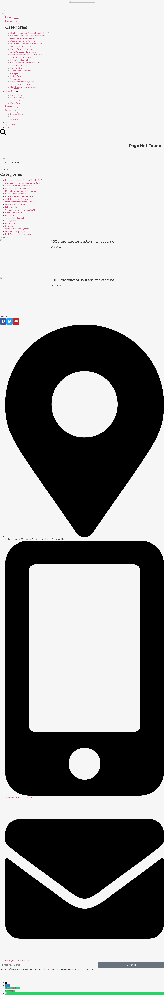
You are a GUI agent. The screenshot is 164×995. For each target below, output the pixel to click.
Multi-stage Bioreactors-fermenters (26, 44)
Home (5, 162)
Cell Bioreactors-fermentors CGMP (25, 63)
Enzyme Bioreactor (19, 68)
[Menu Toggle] (2, 13)
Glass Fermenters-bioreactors (23, 38)
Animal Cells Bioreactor (20, 71)
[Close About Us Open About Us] (16, 91)
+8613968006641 (12, 988)
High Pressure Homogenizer (23, 87)
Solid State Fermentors (20, 57)
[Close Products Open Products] (16, 21)
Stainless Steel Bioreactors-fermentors (27, 36)
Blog (48, 969)
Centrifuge (15, 79)
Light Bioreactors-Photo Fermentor (26, 54)
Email (7, 985)
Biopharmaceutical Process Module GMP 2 (29, 33)
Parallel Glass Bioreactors (21, 46)
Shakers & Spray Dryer (20, 84)
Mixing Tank (15, 76)
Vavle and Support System (22, 81)
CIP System (15, 73)
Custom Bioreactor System (22, 41)
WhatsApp (10, 991)
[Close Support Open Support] (15, 110)
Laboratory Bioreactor (20, 60)
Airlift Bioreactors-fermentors (23, 52)
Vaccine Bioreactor (18, 65)
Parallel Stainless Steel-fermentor (25, 49)
